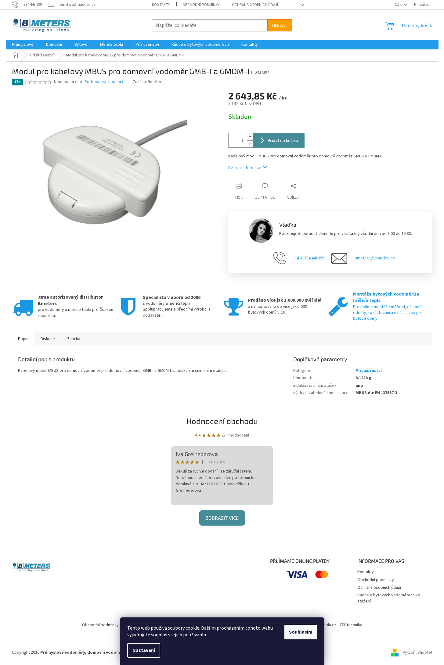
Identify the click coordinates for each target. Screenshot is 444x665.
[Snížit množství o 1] (250, 143)
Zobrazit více (222, 518)
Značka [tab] (73, 339)
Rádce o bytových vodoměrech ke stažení (388, 598)
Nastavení (143, 650)
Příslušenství (369, 371)
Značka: (148, 82)
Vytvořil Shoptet (417, 652)
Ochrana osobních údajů (256, 5)
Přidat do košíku (283, 140)
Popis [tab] (23, 339)
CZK (398, 4)
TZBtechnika (350, 625)
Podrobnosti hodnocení (106, 82)
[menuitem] (23, 44)
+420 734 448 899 (310, 258)
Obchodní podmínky (201, 5)
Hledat (279, 25)
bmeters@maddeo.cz (375, 258)
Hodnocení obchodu (222, 421)
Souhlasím (300, 632)
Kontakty (161, 5)
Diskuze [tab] (48, 339)
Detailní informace (244, 168)
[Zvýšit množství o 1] (250, 136)
